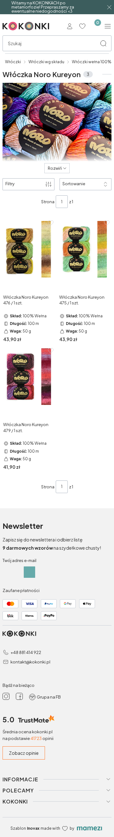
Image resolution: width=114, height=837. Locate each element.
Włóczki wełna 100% (91, 61)
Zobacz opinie (24, 753)
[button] (103, 43)
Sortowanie (73, 183)
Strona (47, 201)
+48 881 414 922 (25, 652)
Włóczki (13, 61)
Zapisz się (29, 572)
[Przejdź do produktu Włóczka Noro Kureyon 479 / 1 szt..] (29, 377)
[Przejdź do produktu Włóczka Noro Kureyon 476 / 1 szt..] (29, 249)
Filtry (10, 183)
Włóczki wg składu (46, 61)
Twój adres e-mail (19, 560)
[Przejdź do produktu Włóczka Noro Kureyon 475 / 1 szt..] (85, 249)
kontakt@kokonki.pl (30, 661)
